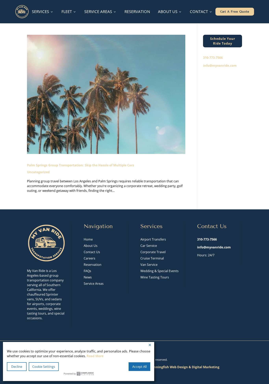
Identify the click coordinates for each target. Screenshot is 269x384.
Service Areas (100, 11)
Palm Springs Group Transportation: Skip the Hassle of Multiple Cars (80, 165)
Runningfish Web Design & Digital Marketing (184, 367)
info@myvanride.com (220, 65)
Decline (16, 366)
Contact (201, 11)
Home (88, 239)
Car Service (148, 246)
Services (43, 11)
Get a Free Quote (234, 11)
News (88, 277)
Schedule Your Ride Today (222, 41)
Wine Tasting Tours (154, 277)
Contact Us (92, 252)
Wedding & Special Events (159, 271)
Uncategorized (38, 172)
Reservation (137, 11)
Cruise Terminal (152, 258)
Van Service (149, 264)
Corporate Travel (153, 252)
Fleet (68, 11)
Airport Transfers (153, 239)
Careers (89, 258)
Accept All (139, 366)
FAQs (87, 271)
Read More (95, 356)
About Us (170, 11)
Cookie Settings (43, 366)
